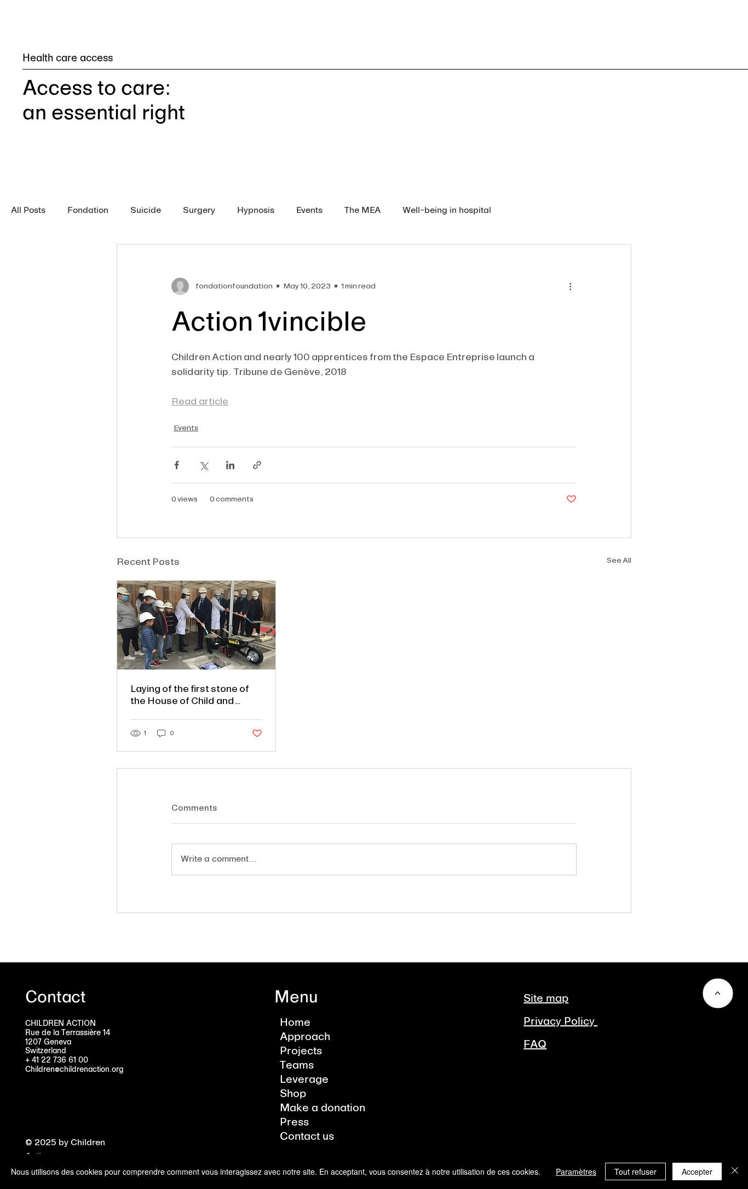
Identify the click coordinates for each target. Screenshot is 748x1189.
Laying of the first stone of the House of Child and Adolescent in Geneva (189, 695)
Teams (297, 1066)
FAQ (534, 1045)
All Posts (28, 211)
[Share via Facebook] (176, 465)
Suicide (145, 211)
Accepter (697, 1171)
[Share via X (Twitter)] (203, 465)
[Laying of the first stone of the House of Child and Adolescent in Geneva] (196, 625)
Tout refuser (635, 1171)
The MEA (362, 211)
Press (294, 1123)
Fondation (87, 211)
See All (619, 560)
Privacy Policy (560, 1022)
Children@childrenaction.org (74, 1069)
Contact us (307, 1137)
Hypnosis (255, 211)
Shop (293, 1094)
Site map (545, 999)
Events (309, 211)
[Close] (734, 1171)
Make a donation (322, 1108)
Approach (305, 1037)
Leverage (304, 1080)
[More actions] (570, 286)
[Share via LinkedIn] (230, 465)
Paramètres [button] (576, 1171)
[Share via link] (257, 465)
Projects (301, 1052)
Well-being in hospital (446, 211)
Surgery (199, 211)
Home (295, 1023)
